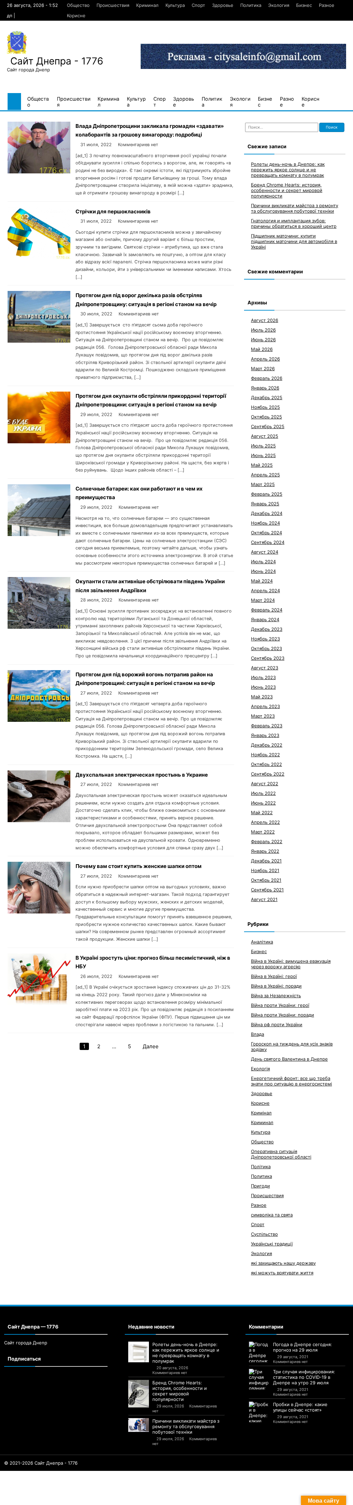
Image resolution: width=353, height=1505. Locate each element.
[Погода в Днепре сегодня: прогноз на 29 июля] (259, 1352)
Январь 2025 (265, 503)
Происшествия (113, 5)
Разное (326, 5)
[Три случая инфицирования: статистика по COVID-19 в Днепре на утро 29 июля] (259, 1379)
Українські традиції (272, 1243)
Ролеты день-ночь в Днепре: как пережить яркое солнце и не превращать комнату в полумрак (288, 169)
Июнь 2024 (263, 571)
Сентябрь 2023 (267, 658)
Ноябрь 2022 (265, 754)
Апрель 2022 (265, 822)
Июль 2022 (263, 793)
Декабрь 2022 (266, 745)
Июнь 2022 (263, 803)
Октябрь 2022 (266, 764)
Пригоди (260, 1186)
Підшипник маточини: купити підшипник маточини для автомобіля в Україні (294, 241)
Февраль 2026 (266, 378)
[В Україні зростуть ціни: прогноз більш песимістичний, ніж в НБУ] (39, 1003)
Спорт (198, 5)
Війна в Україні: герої (274, 976)
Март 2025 (263, 484)
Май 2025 (262, 465)
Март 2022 (263, 832)
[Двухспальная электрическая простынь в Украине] (39, 820)
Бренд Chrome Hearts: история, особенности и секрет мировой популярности (286, 190)
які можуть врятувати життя (282, 1272)
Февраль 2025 (266, 494)
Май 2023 (262, 696)
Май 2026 (262, 349)
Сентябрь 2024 (267, 542)
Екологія (260, 1068)
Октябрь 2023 (266, 648)
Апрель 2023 (265, 706)
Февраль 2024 (266, 610)
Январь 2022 (265, 851)
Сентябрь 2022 (267, 774)
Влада (257, 1034)
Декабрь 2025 (266, 397)
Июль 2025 (263, 445)
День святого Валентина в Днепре (289, 1059)
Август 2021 (264, 899)
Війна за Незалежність (276, 995)
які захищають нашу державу (283, 1263)
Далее (151, 1046)
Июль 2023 (263, 677)
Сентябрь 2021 (267, 889)
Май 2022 (262, 812)
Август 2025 (264, 436)
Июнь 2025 (263, 455)
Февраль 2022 (266, 841)
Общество (78, 5)
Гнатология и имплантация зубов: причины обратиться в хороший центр (293, 223)
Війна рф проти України (276, 1024)
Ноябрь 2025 (265, 407)
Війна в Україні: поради (276, 986)
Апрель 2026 (265, 359)
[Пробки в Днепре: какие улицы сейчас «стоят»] (259, 1412)
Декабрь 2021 (266, 860)
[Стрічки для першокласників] (39, 257)
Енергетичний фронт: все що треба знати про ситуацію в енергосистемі (291, 1081)
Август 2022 (264, 783)
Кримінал (261, 1112)
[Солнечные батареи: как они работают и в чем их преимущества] (39, 534)
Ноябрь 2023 (265, 639)
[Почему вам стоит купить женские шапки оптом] (39, 911)
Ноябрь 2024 (265, 523)
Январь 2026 (265, 388)
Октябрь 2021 (266, 880)
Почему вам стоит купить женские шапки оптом (138, 866)
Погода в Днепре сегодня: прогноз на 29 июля (302, 1347)
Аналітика (262, 942)
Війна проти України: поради (282, 1015)
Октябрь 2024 (266, 532)
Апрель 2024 (265, 590)
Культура (175, 5)
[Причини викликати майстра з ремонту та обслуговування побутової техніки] (138, 1425)
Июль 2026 (263, 330)
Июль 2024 (263, 561)
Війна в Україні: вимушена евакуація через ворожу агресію (291, 963)
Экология (278, 5)
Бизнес (304, 5)
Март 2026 (263, 368)
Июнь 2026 (263, 339)
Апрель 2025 (265, 474)
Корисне (76, 15)
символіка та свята (272, 1215)
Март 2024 (263, 600)
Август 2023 (264, 667)
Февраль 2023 (266, 725)
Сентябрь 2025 (267, 426)
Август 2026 (264, 320)
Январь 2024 (265, 619)
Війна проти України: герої (280, 1005)
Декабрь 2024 (266, 513)
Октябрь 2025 (266, 417)
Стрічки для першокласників (113, 211)
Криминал (147, 5)
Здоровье (222, 5)
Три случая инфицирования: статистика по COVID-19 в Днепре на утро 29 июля (304, 1377)
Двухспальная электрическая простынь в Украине (141, 774)
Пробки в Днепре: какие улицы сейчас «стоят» (300, 1407)
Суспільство (264, 1234)
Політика (261, 1166)
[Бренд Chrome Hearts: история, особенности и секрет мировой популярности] (138, 1393)
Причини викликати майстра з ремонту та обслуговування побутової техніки (294, 208)
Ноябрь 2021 (265, 870)
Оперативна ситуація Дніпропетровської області (281, 1154)
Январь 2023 (265, 735)
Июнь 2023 (263, 687)
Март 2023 (263, 716)
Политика (250, 5)
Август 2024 (264, 552)
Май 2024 (262, 581)
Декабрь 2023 (266, 629)
